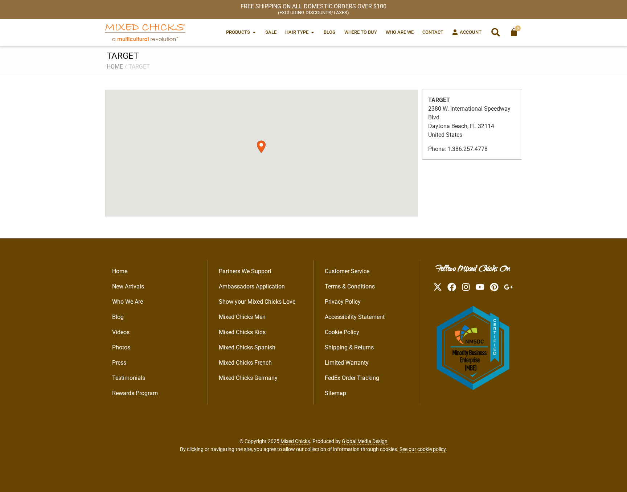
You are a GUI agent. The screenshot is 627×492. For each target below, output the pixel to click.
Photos (121, 347)
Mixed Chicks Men (242, 316)
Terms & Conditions (350, 286)
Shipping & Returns (349, 347)
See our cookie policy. (423, 449)
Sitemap (335, 393)
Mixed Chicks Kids (242, 332)
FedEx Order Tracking (352, 377)
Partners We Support (245, 271)
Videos (121, 332)
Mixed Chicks (295, 441)
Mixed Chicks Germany (248, 377)
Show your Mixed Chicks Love (257, 301)
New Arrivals (128, 286)
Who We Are (127, 301)
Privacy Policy (343, 301)
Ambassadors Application (252, 286)
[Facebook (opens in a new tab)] (451, 287)
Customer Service (347, 271)
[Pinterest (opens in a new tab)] (494, 287)
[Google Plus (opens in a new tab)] (508, 287)
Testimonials (128, 377)
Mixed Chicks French (245, 362)
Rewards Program (135, 393)
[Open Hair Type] (312, 32)
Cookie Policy (342, 332)
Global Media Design (365, 441)
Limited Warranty (347, 362)
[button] (495, 32)
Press (119, 362)
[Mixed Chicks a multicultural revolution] (145, 32)
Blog (118, 316)
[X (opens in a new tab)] (437, 287)
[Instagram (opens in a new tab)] (466, 287)
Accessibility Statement (355, 316)
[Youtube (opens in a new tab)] (480, 287)
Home (115, 66)
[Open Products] (254, 32)
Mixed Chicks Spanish (247, 347)
